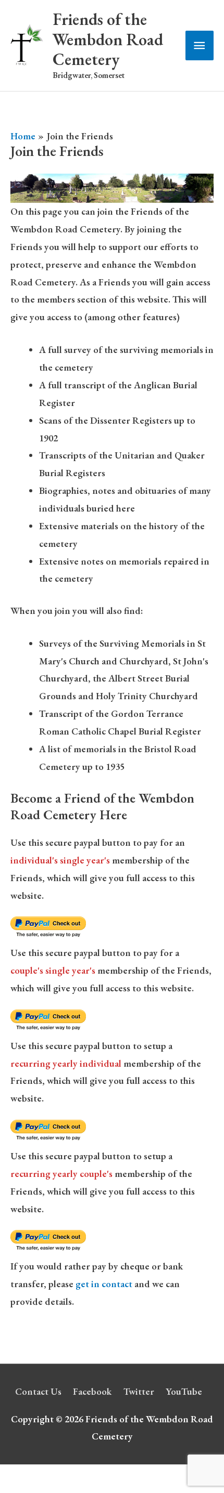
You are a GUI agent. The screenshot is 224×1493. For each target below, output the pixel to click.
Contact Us (38, 1391)
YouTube (184, 1391)
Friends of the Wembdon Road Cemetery (108, 39)
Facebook (92, 1391)
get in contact (104, 1284)
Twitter (138, 1391)
